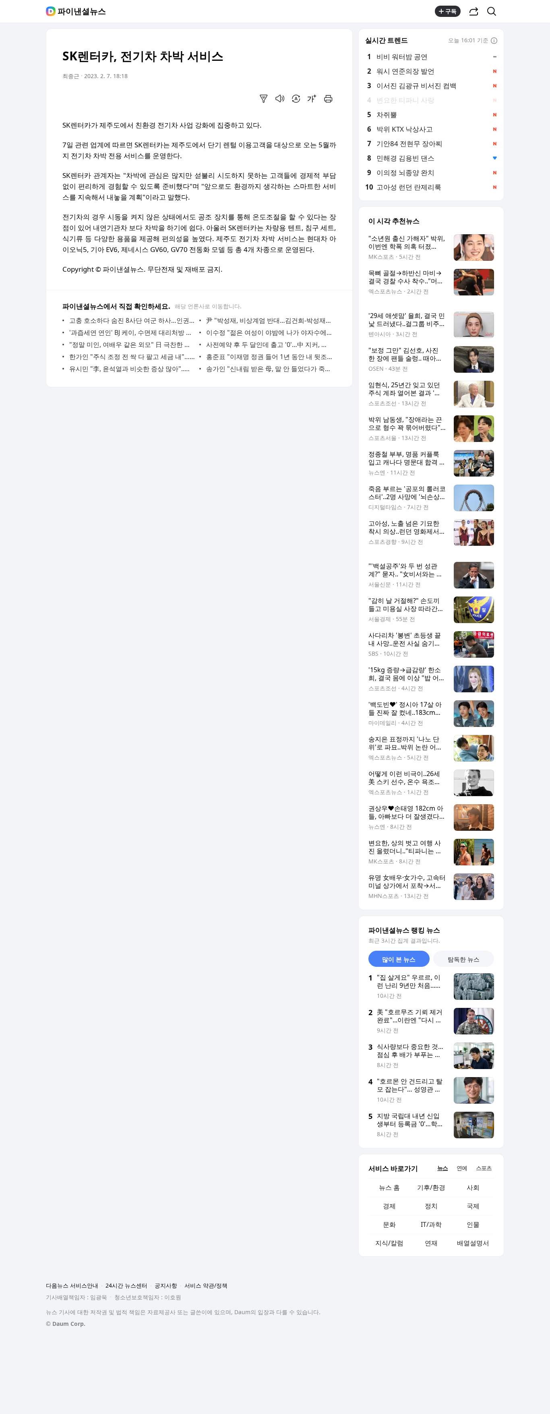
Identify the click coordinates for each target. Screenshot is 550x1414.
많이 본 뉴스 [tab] (399, 959)
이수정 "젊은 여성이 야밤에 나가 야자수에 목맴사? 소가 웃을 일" (269, 332)
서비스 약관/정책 (205, 1285)
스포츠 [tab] (484, 1168)
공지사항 (166, 1285)
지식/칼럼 (389, 1243)
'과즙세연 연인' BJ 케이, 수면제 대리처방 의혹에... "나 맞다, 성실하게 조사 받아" (132, 332)
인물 (473, 1224)
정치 (431, 1205)
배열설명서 (473, 1243)
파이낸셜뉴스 (82, 11)
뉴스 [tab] (442, 1168)
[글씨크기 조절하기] (312, 98)
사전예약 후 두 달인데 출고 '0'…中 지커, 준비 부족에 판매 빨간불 (269, 344)
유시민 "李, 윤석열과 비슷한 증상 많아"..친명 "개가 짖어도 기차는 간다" (132, 368)
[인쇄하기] (328, 98)
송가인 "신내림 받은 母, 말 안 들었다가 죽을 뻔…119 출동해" (269, 368)
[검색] (494, 11)
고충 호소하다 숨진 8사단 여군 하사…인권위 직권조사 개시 (132, 320)
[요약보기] (264, 98)
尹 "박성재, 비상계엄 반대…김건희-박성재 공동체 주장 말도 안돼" (269, 320)
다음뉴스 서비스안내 (72, 1285)
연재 (431, 1243)
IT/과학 (431, 1224)
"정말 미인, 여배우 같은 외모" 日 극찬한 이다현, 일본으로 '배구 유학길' (132, 344)
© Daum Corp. (65, 1323)
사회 (473, 1187)
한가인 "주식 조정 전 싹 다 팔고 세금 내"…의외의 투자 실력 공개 (132, 356)
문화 (389, 1224)
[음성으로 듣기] (280, 98)
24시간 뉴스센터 (126, 1285)
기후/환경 (431, 1187)
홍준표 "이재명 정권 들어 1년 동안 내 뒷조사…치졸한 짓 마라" (269, 356)
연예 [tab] (462, 1168)
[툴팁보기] (494, 41)
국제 (473, 1205)
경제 (389, 1205)
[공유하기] (474, 11)
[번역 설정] (296, 98)
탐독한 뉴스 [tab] (464, 959)
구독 (451, 11)
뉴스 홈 (389, 1187)
